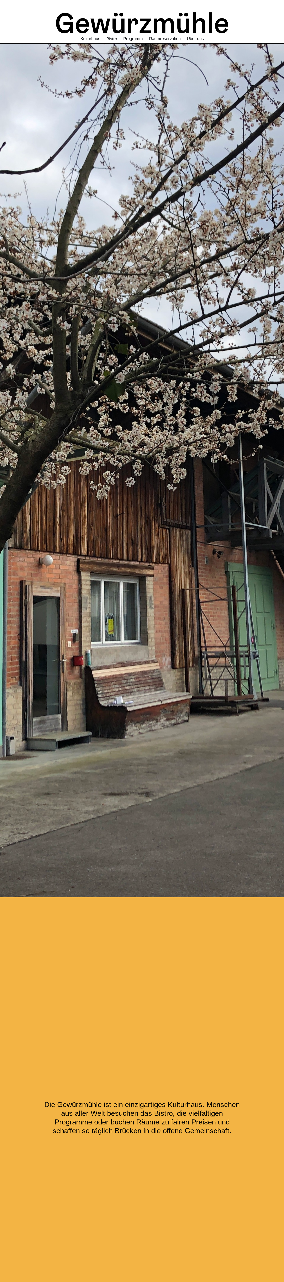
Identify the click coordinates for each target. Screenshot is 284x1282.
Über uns (195, 38)
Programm (133, 38)
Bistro (111, 39)
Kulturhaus (90, 38)
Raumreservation (165, 38)
